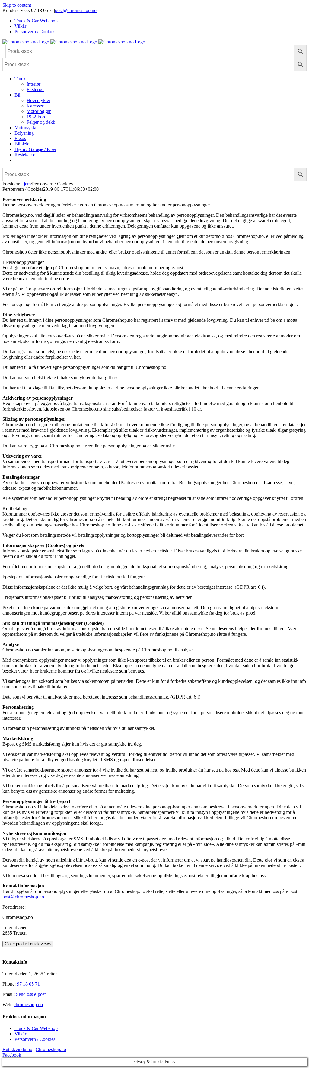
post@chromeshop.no (76, 10)
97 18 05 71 (28, 983)
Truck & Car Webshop (36, 1028)
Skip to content (16, 5)
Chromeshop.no (51, 1049)
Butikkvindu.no (17, 1049)
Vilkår (20, 1033)
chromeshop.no (28, 1004)
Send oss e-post (31, 994)
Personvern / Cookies (34, 1039)
